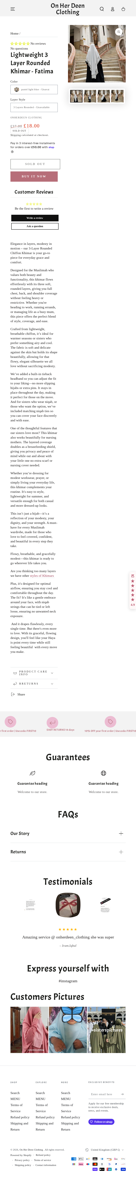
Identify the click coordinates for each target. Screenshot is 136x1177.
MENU (15, 1099)
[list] (68, 782)
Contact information (45, 1165)
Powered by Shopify (21, 1155)
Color (14, 81)
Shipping (15, 135)
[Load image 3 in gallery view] (104, 96)
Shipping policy (23, 1165)
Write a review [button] (35, 218)
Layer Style (17, 99)
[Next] (121, 905)
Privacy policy (22, 1160)
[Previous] (14, 905)
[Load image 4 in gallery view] (117, 96)
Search (15, 1093)
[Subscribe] (123, 1094)
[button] (101, 9)
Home (14, 33)
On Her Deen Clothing (32, 1149)
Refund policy (20, 1117)
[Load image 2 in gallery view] (90, 96)
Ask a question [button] (35, 226)
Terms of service (42, 1160)
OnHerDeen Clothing (26, 117)
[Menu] (12, 9)
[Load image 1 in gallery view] (76, 96)
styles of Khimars (42, 575)
